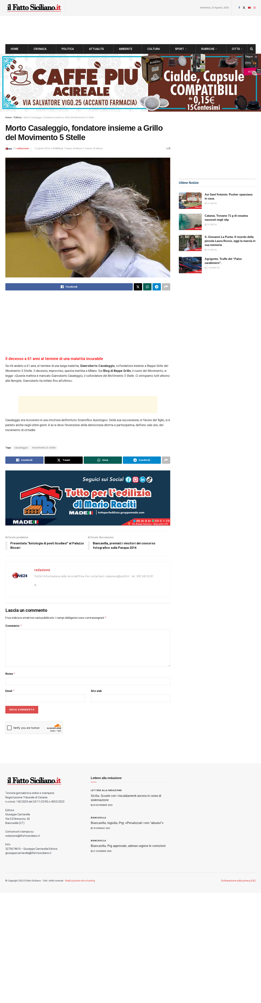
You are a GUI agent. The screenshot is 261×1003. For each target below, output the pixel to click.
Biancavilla (98, 818)
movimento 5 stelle (44, 447)
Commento (13, 626)
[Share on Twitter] (138, 286)
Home (14, 48)
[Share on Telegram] (156, 286)
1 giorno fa (213, 268)
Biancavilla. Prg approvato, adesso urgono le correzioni (128, 845)
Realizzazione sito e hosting (80, 880)
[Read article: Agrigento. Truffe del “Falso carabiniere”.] (190, 265)
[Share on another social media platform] (166, 286)
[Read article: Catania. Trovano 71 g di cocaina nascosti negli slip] (190, 222)
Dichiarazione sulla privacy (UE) (238, 880)
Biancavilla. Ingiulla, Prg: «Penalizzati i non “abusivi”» (127, 823)
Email (10, 691)
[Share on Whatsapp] (147, 286)
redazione (22, 148)
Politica (68, 48)
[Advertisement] (87, 324)
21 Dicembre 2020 (101, 851)
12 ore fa (211, 203)
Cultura (153, 48)
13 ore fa (211, 250)
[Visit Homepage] (34, 8)
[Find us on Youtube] (249, 7)
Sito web (96, 690)
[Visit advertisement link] (130, 83)
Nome (10, 673)
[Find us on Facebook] (239, 7)
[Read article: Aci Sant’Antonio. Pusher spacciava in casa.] (190, 200)
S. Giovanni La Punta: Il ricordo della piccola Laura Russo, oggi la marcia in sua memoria (230, 240)
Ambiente (125, 48)
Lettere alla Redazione (106, 790)
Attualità (96, 48)
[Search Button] (251, 49)
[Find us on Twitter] (244, 7)
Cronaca (40, 48)
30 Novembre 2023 (102, 805)
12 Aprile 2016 (42, 148)
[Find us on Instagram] (254, 7)
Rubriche (207, 48)
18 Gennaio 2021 (101, 828)
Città (236, 48)
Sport (179, 48)
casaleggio (21, 447)
